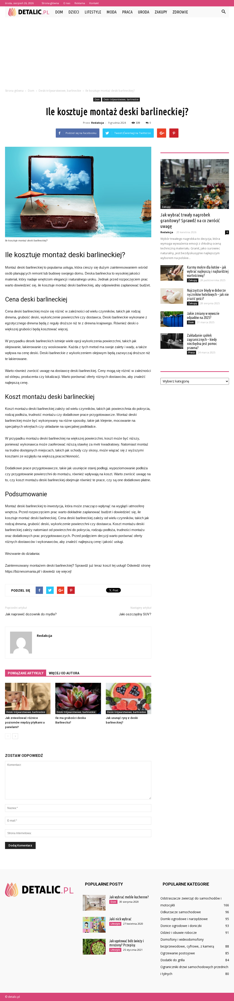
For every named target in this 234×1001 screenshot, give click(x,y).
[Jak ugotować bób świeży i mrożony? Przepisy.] (94, 947)
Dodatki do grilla (172, 960)
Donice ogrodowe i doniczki (181, 926)
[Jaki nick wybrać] (94, 925)
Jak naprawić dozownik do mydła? (31, 614)
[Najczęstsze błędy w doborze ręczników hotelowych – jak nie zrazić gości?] (171, 296)
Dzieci (74, 12)
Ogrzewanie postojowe (177, 953)
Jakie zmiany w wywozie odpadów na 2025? (203, 315)
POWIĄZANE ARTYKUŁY (25, 673)
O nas (66, 3)
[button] (223, 11)
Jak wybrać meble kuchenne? (129, 897)
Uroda (143, 12)
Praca (127, 12)
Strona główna (50, 3)
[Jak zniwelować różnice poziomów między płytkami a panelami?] (28, 698)
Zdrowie (180, 12)
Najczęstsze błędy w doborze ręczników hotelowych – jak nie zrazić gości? (208, 294)
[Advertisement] (117, 52)
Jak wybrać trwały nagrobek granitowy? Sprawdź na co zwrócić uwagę (190, 220)
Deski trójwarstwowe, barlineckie (121, 99)
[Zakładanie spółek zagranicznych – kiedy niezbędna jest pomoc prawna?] (171, 341)
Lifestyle (93, 12)
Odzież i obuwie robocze (178, 932)
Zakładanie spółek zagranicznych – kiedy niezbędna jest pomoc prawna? (202, 341)
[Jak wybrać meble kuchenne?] (94, 903)
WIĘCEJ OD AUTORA (64, 673)
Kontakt (94, 3)
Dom (59, 12)
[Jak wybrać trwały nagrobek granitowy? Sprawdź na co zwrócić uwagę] (194, 184)
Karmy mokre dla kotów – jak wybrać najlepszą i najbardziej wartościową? (208, 271)
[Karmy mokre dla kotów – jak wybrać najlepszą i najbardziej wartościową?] (171, 273)
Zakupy (161, 12)
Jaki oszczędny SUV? (135, 614)
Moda (112, 12)
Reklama (79, 3)
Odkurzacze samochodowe (180, 912)
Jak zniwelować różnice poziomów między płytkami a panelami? (25, 722)
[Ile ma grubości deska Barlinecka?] (78, 698)
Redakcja (97, 122)
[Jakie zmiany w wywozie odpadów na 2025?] (171, 319)
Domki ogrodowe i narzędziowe (184, 919)
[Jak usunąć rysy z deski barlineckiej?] (128, 698)
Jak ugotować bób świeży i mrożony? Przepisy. (126, 943)
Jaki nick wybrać (120, 919)
